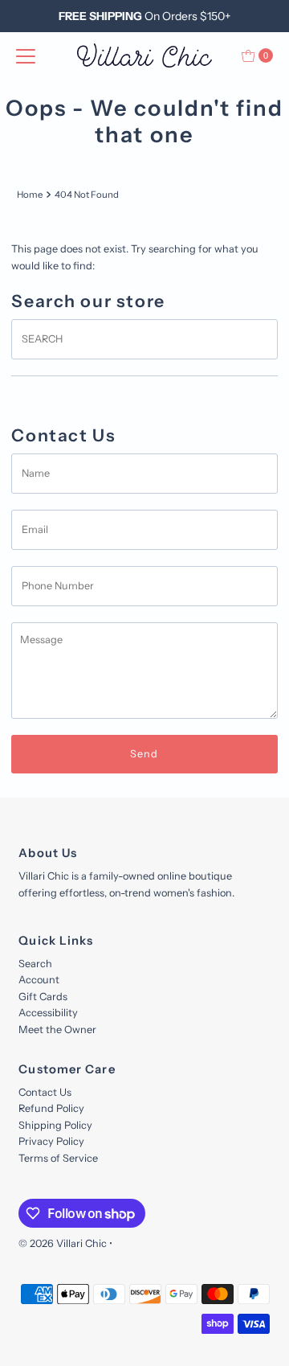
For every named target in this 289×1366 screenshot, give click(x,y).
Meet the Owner (57, 1029)
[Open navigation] (25, 55)
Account (38, 980)
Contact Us (44, 1092)
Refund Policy (51, 1108)
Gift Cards (42, 997)
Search (35, 964)
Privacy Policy (51, 1141)
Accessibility (48, 1013)
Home (30, 194)
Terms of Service (58, 1158)
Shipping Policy (55, 1125)
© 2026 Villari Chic (62, 1243)
